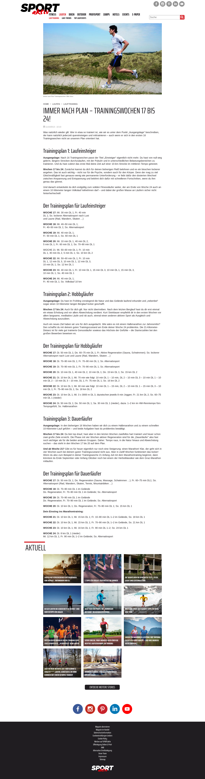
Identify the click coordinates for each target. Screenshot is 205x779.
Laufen (62, 14)
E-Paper (136, 14)
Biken (71, 14)
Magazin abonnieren (102, 727)
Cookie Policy (102, 738)
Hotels (116, 14)
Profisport (94, 14)
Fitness (52, 14)
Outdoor (81, 14)
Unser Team (102, 753)
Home (46, 104)
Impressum (102, 756)
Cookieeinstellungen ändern (102, 735)
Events (125, 14)
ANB (102, 747)
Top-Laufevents (80, 18)
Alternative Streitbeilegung (102, 750)
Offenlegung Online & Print (102, 744)
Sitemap (102, 759)
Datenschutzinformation (102, 732)
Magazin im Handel (102, 730)
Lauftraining (54, 18)
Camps (106, 14)
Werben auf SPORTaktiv (102, 741)
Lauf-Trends (66, 18)
